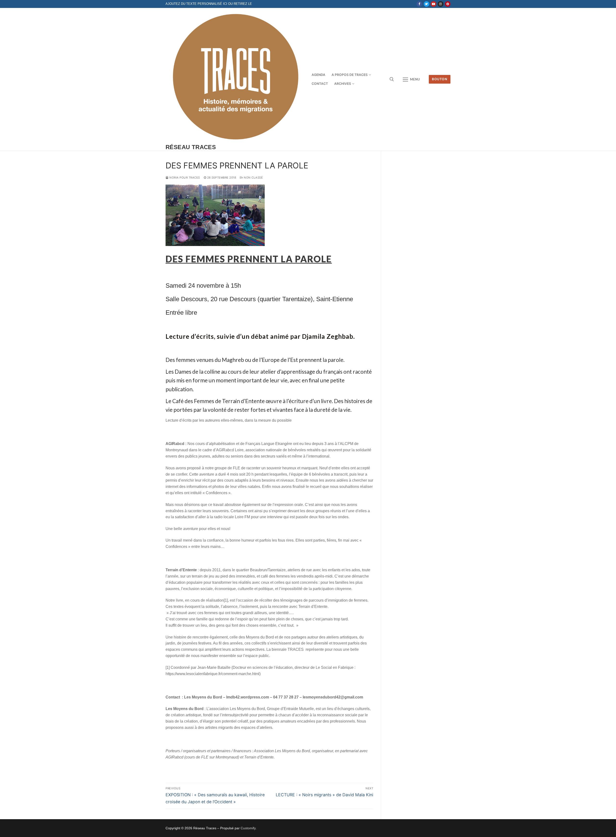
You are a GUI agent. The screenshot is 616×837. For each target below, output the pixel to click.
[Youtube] (433, 4)
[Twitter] (426, 4)
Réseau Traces (191, 147)
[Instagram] (440, 4)
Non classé (253, 177)
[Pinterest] (447, 4)
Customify (248, 828)
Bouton (439, 79)
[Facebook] (419, 4)
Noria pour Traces (184, 177)
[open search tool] (392, 79)
